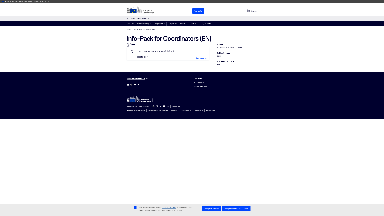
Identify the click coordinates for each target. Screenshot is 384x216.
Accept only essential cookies (236, 209)
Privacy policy (185, 110)
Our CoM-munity (143, 24)
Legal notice (198, 110)
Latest (182, 24)
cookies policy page (169, 207)
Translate (198, 11)
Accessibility (210, 110)
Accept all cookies (211, 209)
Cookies (174, 110)
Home (129, 30)
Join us (193, 24)
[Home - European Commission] (143, 10)
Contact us (176, 106)
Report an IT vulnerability (136, 110)
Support (171, 24)
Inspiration (159, 24)
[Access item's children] (133, 23)
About (129, 24)
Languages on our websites (158, 110)
